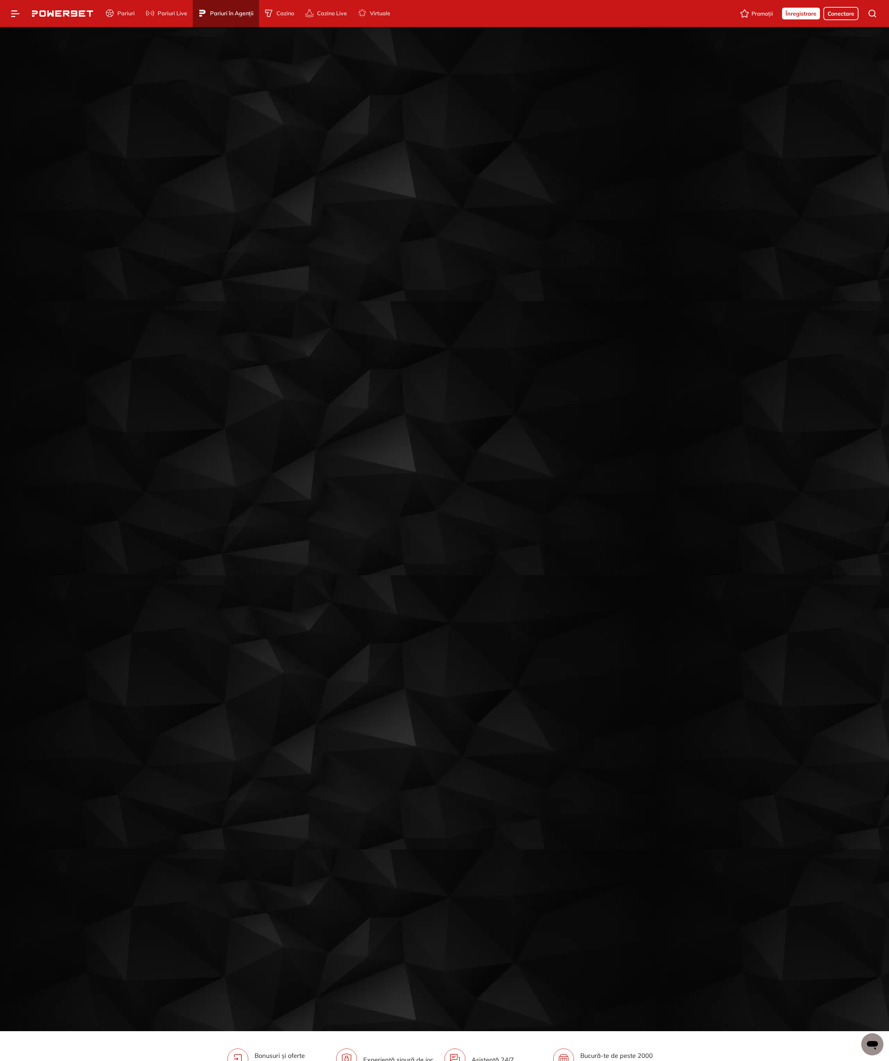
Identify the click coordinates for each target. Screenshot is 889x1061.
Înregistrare (801, 13)
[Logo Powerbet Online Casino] (62, 13)
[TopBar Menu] (15, 13)
